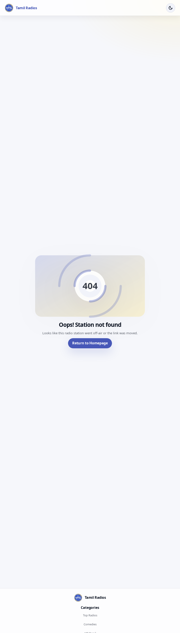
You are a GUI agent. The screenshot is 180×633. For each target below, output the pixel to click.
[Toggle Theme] (170, 8)
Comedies (90, 624)
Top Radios (90, 615)
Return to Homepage (90, 343)
